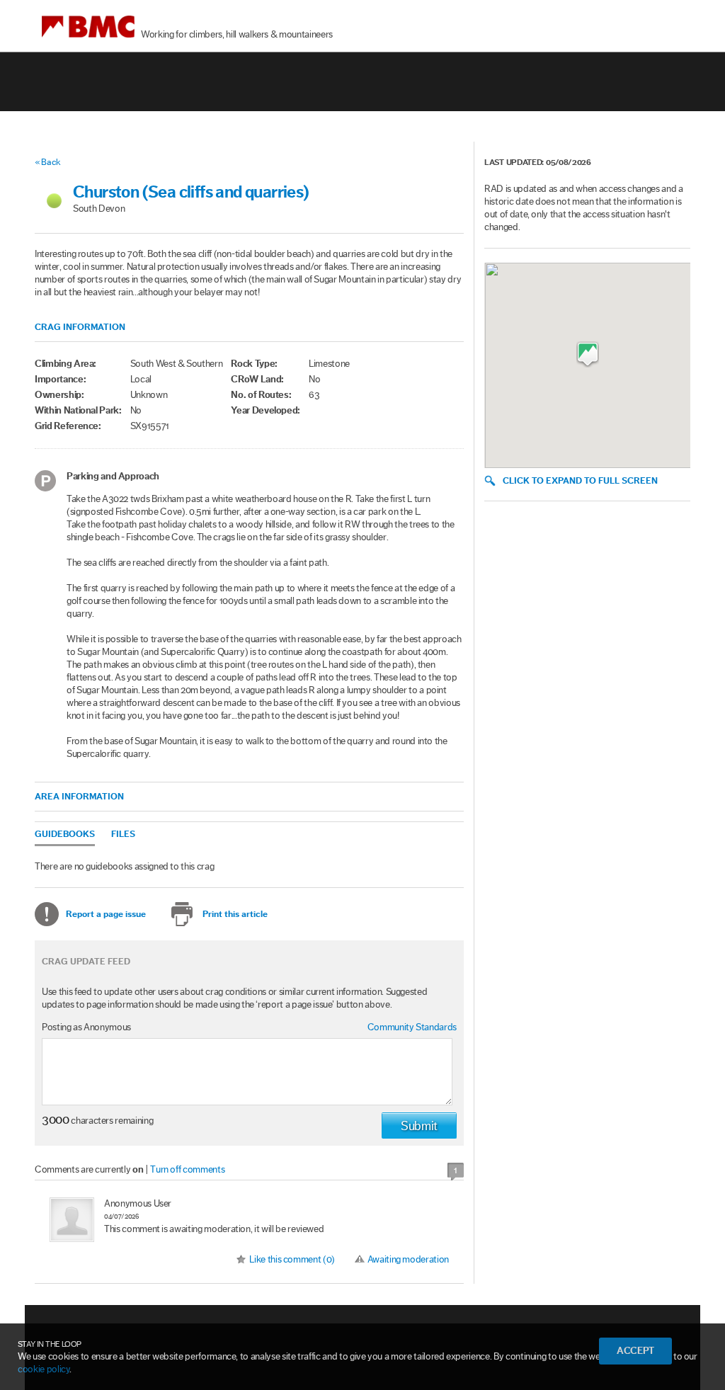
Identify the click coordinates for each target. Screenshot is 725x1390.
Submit (419, 1126)
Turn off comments (187, 1170)
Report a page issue (106, 913)
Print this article (235, 913)
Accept (635, 1351)
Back (51, 161)
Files (123, 833)
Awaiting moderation (408, 1260)
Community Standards (412, 1027)
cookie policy (43, 1369)
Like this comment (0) (292, 1260)
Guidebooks (65, 833)
